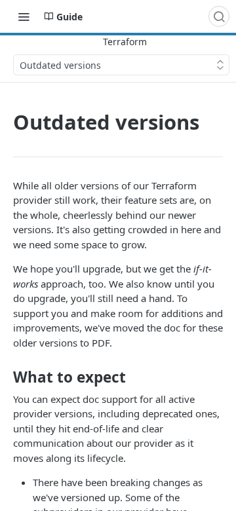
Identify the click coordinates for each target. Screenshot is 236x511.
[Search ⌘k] (218, 16)
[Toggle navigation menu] (23, 16)
